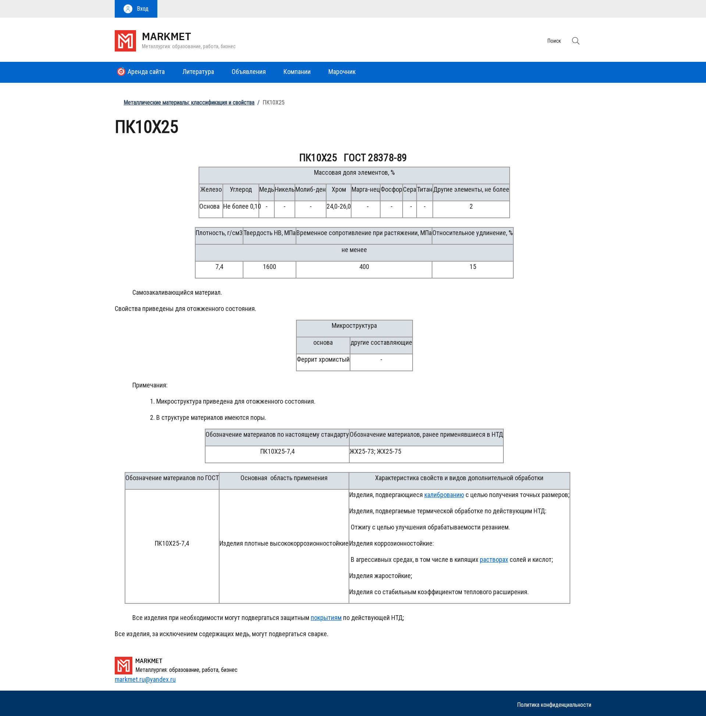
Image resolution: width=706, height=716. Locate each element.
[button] (136, 9)
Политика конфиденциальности (554, 704)
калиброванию (444, 495)
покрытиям (326, 617)
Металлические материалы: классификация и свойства (189, 102)
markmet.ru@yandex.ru (145, 679)
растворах (494, 559)
